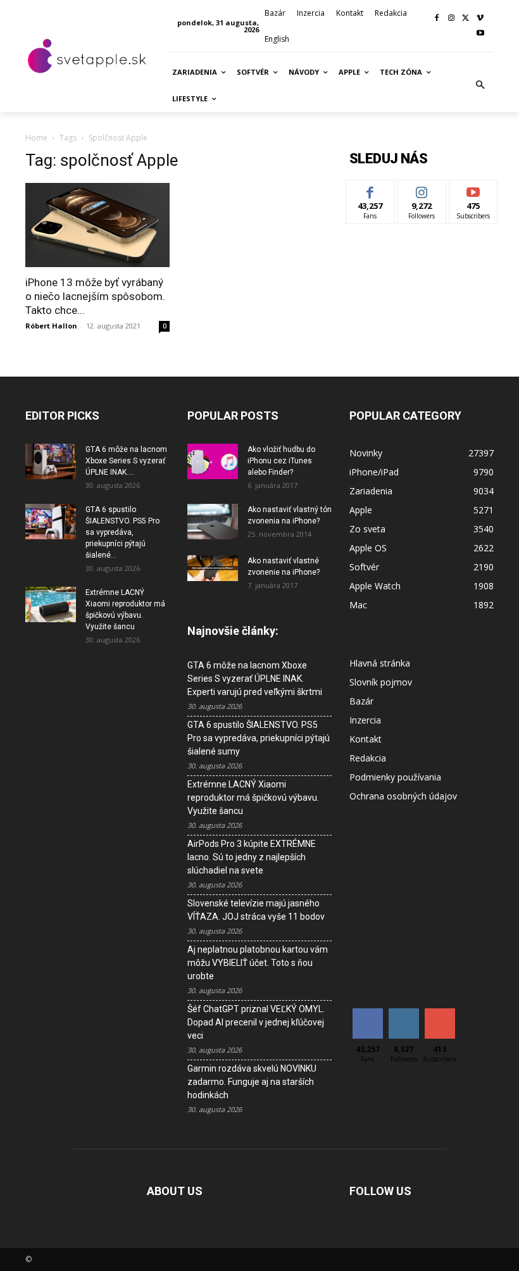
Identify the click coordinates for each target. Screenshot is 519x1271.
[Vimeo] (480, 18)
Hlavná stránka (379, 663)
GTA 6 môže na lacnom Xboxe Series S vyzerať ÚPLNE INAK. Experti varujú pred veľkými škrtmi (254, 678)
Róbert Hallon (51, 325)
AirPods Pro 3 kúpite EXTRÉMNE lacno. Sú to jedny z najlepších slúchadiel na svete (251, 857)
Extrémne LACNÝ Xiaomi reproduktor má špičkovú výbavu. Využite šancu (253, 797)
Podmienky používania (395, 777)
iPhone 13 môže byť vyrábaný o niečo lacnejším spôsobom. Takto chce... (95, 296)
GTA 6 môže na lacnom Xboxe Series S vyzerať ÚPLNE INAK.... (126, 461)
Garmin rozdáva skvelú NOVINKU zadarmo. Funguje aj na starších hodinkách (251, 1081)
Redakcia (367, 758)
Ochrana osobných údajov (403, 796)
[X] (465, 18)
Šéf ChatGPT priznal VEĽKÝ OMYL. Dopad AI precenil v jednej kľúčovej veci (256, 1022)
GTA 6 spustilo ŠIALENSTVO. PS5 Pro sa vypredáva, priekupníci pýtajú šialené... (122, 532)
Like (370, 189)
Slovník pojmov (380, 682)
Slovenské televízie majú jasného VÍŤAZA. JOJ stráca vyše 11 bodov (256, 910)
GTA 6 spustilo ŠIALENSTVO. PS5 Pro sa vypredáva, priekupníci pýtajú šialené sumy (258, 738)
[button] (480, 85)
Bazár (361, 701)
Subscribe (473, 189)
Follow (422, 189)
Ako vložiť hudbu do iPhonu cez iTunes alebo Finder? (281, 461)
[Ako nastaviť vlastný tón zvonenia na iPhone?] (212, 521)
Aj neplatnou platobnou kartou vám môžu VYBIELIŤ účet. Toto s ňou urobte (257, 962)
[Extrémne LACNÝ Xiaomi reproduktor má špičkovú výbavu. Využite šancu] (50, 604)
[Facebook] (437, 18)
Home (36, 137)
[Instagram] (451, 18)
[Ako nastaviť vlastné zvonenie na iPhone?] (212, 568)
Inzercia (365, 720)
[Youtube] (480, 34)
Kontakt (365, 739)
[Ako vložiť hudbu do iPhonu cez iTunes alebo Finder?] (212, 461)
